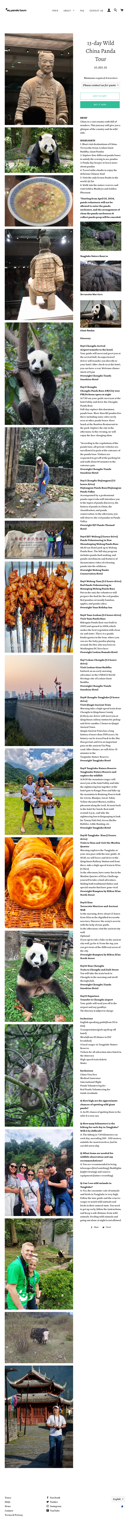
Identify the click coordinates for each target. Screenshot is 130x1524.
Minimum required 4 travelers (100, 78)
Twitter (53, 1502)
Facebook (54, 1497)
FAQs (7, 1502)
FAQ (82, 10)
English (117, 1499)
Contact (9, 1510)
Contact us (96, 10)
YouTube (55, 1510)
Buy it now (100, 104)
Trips (55, 10)
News (8, 1506)
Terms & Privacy (14, 1515)
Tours (8, 1497)
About (68, 10)
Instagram (55, 1506)
